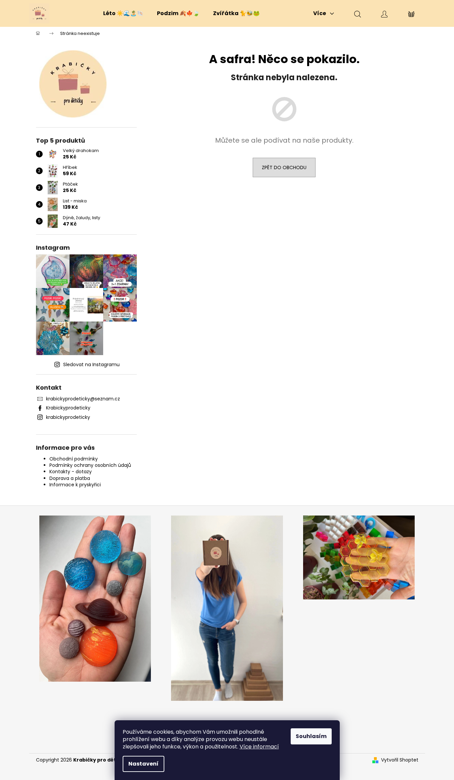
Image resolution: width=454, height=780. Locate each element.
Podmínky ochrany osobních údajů (90, 465)
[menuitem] (123, 13)
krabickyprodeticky (68, 417)
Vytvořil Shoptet (399, 760)
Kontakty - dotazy (70, 471)
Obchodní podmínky (73, 458)
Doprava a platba (69, 478)
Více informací (259, 746)
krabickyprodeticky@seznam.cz (83, 398)
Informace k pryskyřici (75, 484)
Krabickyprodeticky (68, 407)
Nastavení (143, 764)
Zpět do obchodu (284, 167)
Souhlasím (311, 736)
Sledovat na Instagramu (91, 364)
